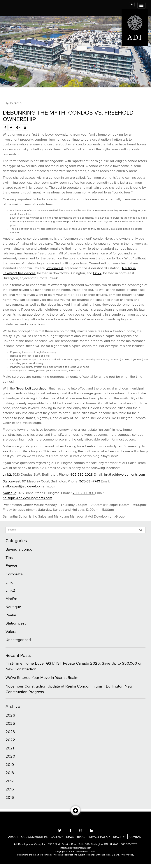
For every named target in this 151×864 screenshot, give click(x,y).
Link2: (7, 474)
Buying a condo (19, 549)
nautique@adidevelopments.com (27, 498)
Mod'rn (11, 599)
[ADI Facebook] (70, 830)
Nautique (9, 493)
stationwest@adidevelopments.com (29, 486)
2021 (10, 748)
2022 (10, 740)
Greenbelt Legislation (32, 388)
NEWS (70, 836)
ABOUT (13, 836)
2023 (10, 732)
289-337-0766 (84, 493)
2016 (10, 789)
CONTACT (136, 836)
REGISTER (119, 836)
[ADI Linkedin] (92, 830)
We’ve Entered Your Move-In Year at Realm (42, 678)
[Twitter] (11, 127)
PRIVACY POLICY (99, 836)
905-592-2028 (81, 474)
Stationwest (54, 268)
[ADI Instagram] (81, 830)
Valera (11, 632)
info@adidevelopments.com (75, 848)
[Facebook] (5, 127)
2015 (10, 798)
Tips (9, 558)
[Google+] (18, 127)
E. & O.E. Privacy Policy (123, 855)
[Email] (25, 127)
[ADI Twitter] (60, 830)
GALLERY (57, 836)
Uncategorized (18, 640)
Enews (11, 566)
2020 (10, 756)
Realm (11, 615)
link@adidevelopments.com (124, 474)
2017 (10, 781)
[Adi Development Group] (135, 11)
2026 (10, 715)
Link (9, 582)
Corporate (14, 574)
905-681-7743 (89, 481)
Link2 (97, 273)
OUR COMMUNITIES (34, 836)
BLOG (81, 836)
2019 (10, 765)
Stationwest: (12, 481)
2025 (10, 723)
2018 (10, 773)
